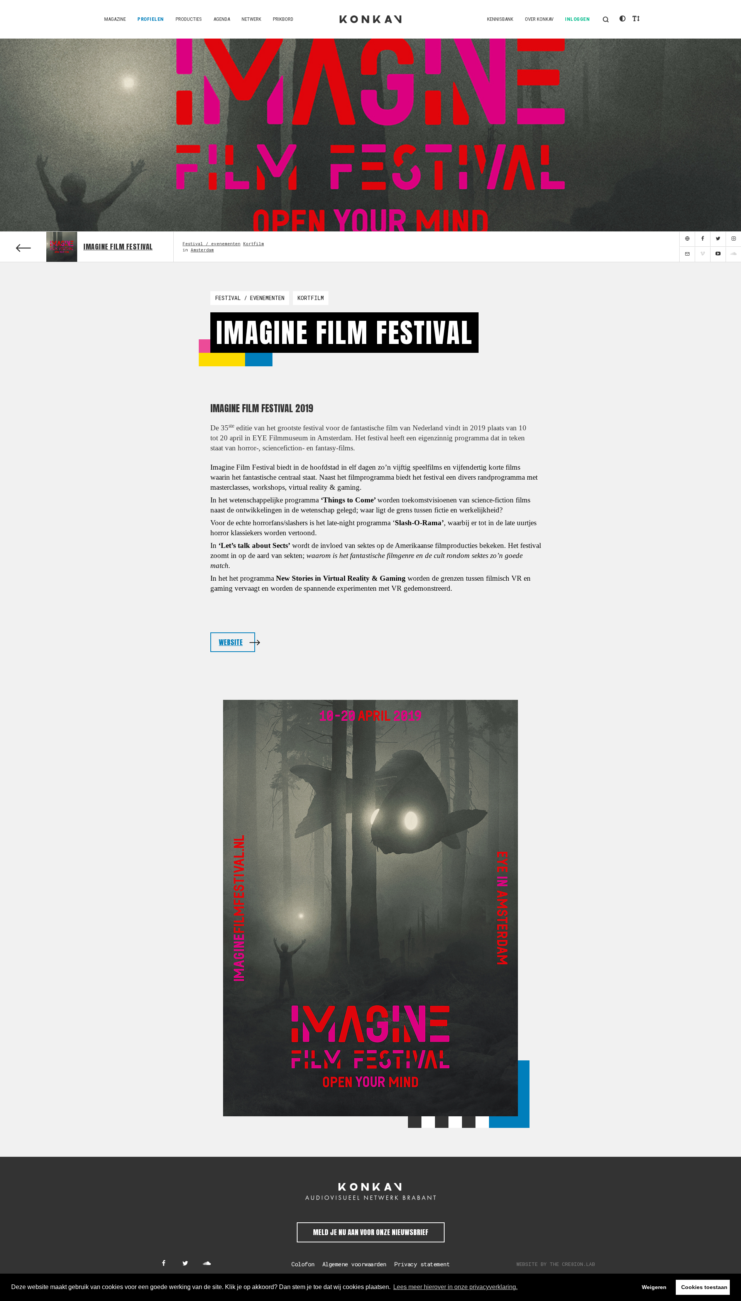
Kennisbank (500, 19)
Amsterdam (202, 250)
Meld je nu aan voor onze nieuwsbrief (370, 1232)
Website (231, 642)
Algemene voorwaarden (354, 1264)
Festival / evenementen (211, 243)
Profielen (150, 19)
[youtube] (718, 254)
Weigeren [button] (654, 1287)
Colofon (303, 1264)
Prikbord (283, 19)
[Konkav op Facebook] (164, 1264)
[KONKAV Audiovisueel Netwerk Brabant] (370, 1191)
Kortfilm (253, 243)
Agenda (221, 19)
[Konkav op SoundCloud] (207, 1264)
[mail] (687, 254)
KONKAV (370, 19)
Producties (189, 19)
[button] (606, 19)
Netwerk (251, 19)
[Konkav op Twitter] (185, 1264)
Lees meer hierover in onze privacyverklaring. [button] (455, 1287)
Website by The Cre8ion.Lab (555, 1264)
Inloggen (577, 19)
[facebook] (702, 239)
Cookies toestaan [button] (704, 1287)
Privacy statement (422, 1264)
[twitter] (718, 239)
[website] (687, 239)
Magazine (115, 19)
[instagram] (733, 239)
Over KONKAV (539, 19)
